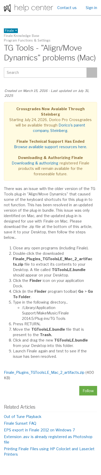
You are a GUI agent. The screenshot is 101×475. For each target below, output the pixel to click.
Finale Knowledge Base (21, 36)
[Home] (28, 7)
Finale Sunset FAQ (20, 423)
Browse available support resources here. (50, 147)
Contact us (67, 7)
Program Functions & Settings (27, 40)
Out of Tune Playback (22, 416)
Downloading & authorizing (35, 163)
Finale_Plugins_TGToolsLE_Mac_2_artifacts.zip (44, 372)
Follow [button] (88, 391)
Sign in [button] (91, 7)
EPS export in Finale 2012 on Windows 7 (39, 430)
